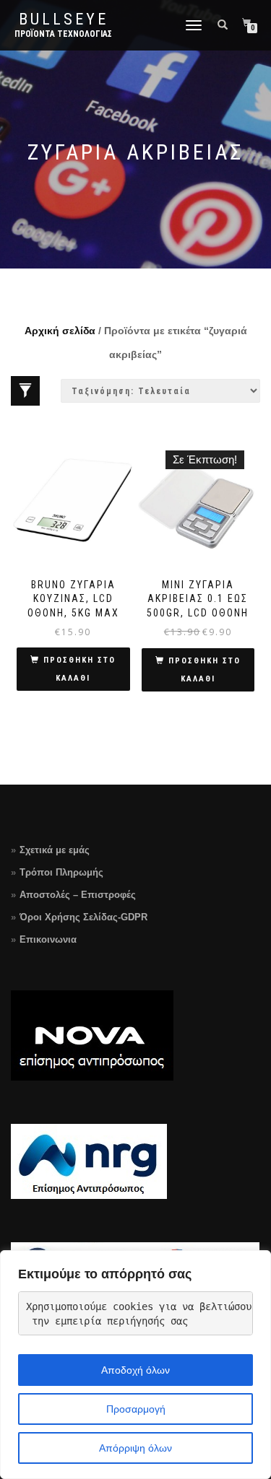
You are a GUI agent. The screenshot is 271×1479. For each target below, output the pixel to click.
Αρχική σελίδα (60, 330)
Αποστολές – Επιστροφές (78, 894)
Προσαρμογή (135, 1409)
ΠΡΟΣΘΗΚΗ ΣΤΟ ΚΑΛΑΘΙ (79, 669)
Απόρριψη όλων (135, 1448)
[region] (135, 1364)
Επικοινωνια (48, 939)
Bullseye (63, 19)
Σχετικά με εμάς (55, 850)
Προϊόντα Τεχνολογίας (63, 34)
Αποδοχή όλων (135, 1370)
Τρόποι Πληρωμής (61, 872)
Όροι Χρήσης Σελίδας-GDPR (83, 917)
